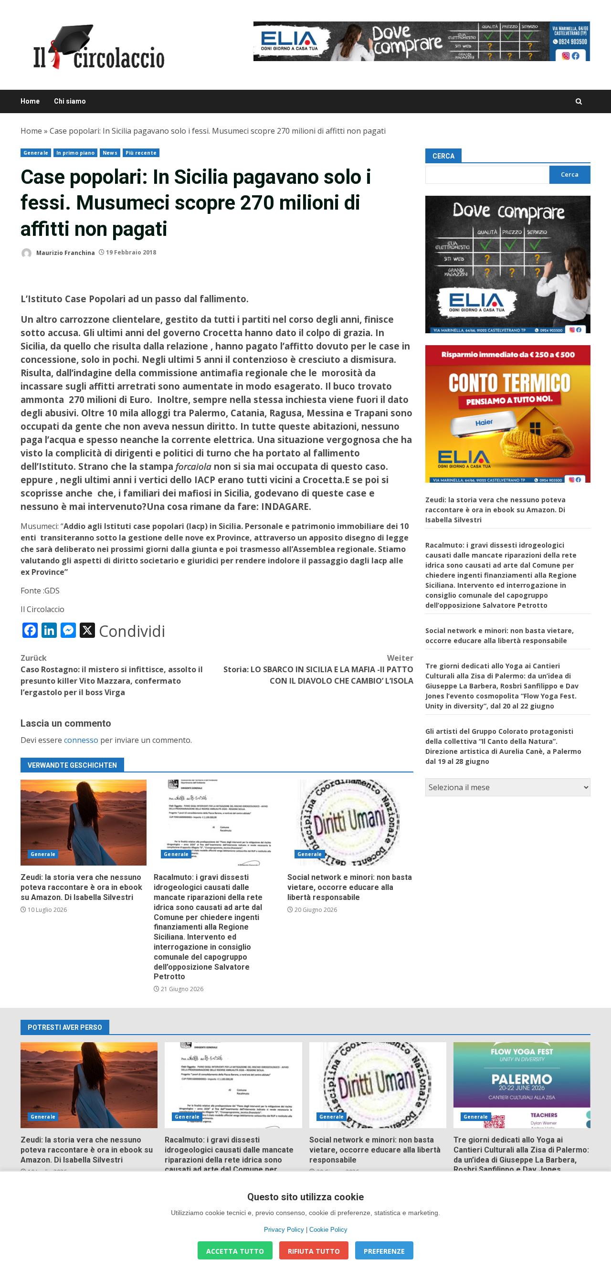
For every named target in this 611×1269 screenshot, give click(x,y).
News (110, 152)
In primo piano (75, 152)
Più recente (141, 152)
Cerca (443, 156)
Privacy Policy (284, 1229)
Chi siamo (70, 101)
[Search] (579, 101)
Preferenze (384, 1251)
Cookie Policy (328, 1229)
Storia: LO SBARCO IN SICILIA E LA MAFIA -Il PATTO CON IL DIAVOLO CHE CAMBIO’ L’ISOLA (318, 669)
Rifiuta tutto (314, 1251)
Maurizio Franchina (65, 252)
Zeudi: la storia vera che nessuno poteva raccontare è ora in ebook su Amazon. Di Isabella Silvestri (84, 823)
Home (30, 101)
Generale (35, 152)
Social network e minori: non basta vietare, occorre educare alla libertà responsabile (350, 823)
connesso (81, 740)
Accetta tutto (235, 1251)
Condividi (132, 631)
